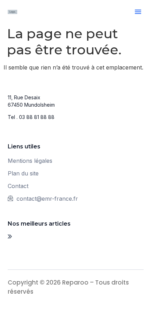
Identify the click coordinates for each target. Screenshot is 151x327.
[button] (138, 11)
